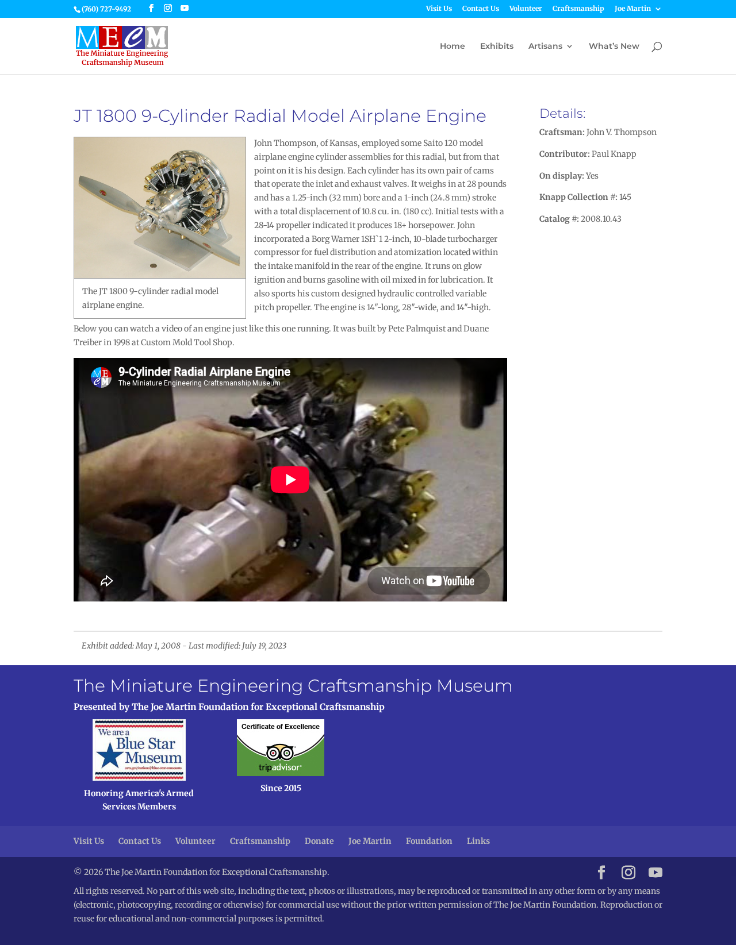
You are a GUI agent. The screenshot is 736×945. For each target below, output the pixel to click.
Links (478, 841)
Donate (319, 841)
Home (452, 46)
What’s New (614, 46)
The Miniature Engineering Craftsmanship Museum (293, 685)
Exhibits (496, 46)
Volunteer (525, 9)
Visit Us (439, 9)
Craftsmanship (578, 9)
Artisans (545, 46)
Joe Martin (633, 9)
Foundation (429, 841)
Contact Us (480, 9)
